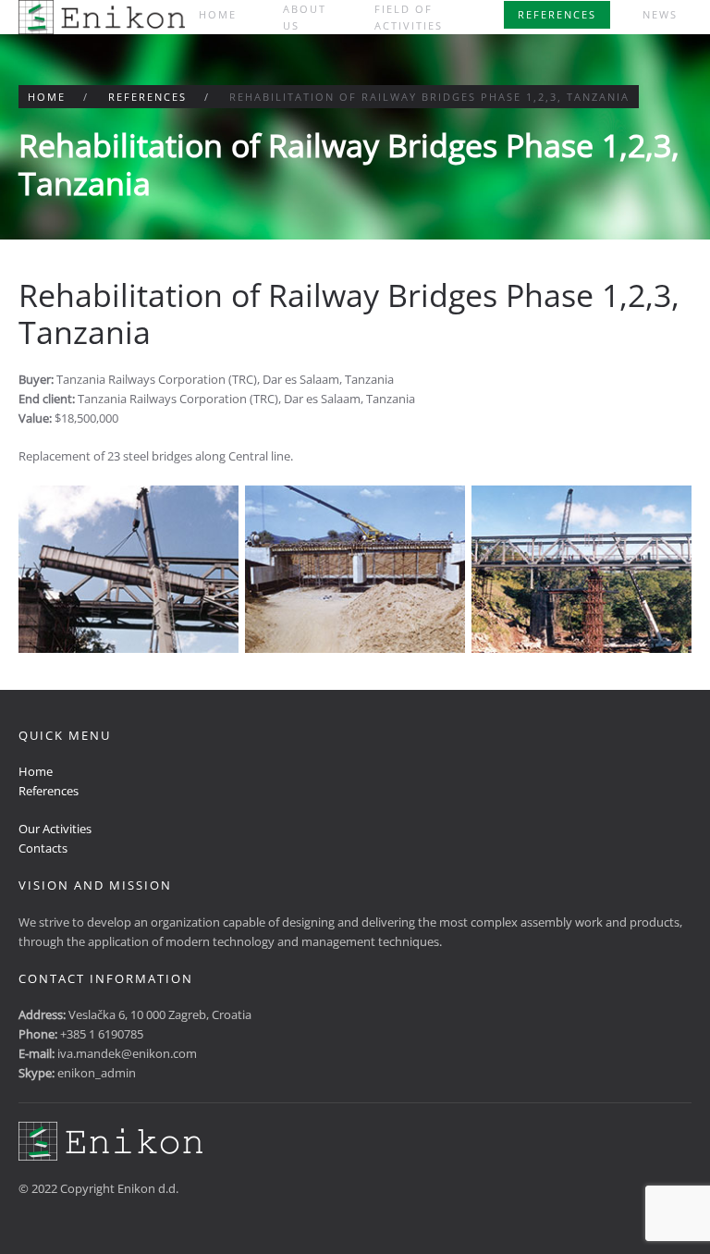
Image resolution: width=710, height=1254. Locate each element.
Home (218, 14)
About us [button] (304, 17)
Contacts (42, 848)
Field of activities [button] (408, 17)
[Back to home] (101, 17)
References (557, 14)
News (660, 14)
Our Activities (55, 828)
